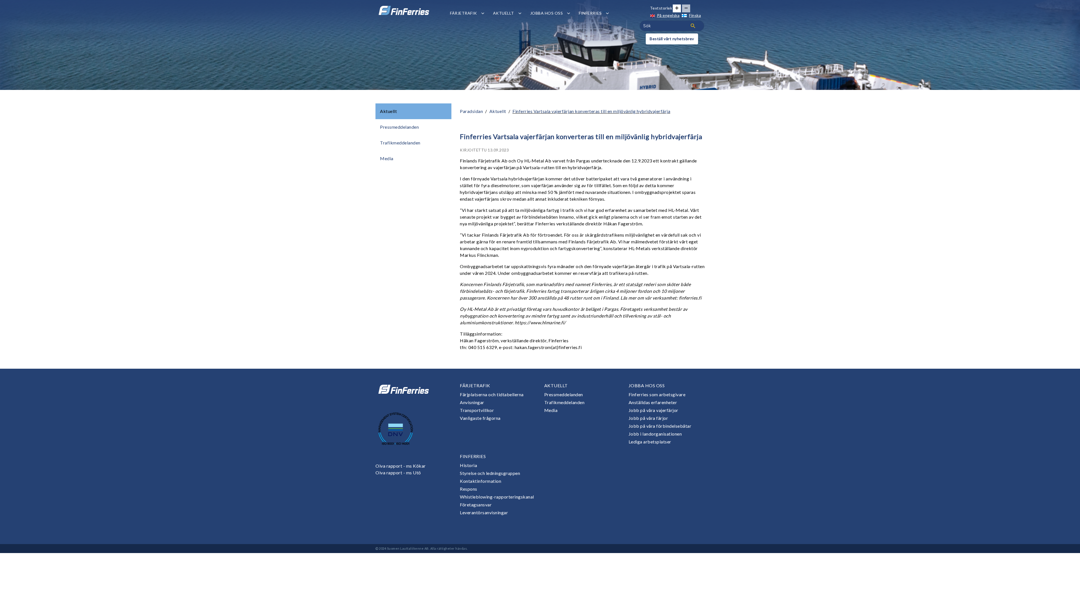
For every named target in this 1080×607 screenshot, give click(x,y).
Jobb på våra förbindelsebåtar (660, 426)
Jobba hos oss (546, 13)
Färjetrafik (463, 13)
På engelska (668, 15)
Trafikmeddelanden (400, 142)
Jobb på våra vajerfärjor (653, 410)
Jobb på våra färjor (648, 418)
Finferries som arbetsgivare (657, 394)
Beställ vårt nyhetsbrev (672, 38)
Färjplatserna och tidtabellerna (492, 394)
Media (386, 158)
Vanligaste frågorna (480, 418)
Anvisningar (472, 402)
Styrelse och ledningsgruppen (490, 473)
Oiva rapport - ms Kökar (400, 465)
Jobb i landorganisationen (655, 433)
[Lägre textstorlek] (686, 8)
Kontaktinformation (480, 481)
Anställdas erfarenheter (653, 402)
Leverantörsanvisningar (484, 512)
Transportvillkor (477, 410)
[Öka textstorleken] (677, 8)
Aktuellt (503, 13)
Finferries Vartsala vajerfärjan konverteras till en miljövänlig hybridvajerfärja (591, 111)
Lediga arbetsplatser (650, 441)
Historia (468, 465)
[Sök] (693, 26)
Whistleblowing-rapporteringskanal (497, 496)
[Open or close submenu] (482, 13)
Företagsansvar (476, 504)
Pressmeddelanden (399, 127)
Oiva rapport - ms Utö (398, 472)
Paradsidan (471, 111)
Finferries (590, 13)
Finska (695, 15)
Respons (468, 489)
